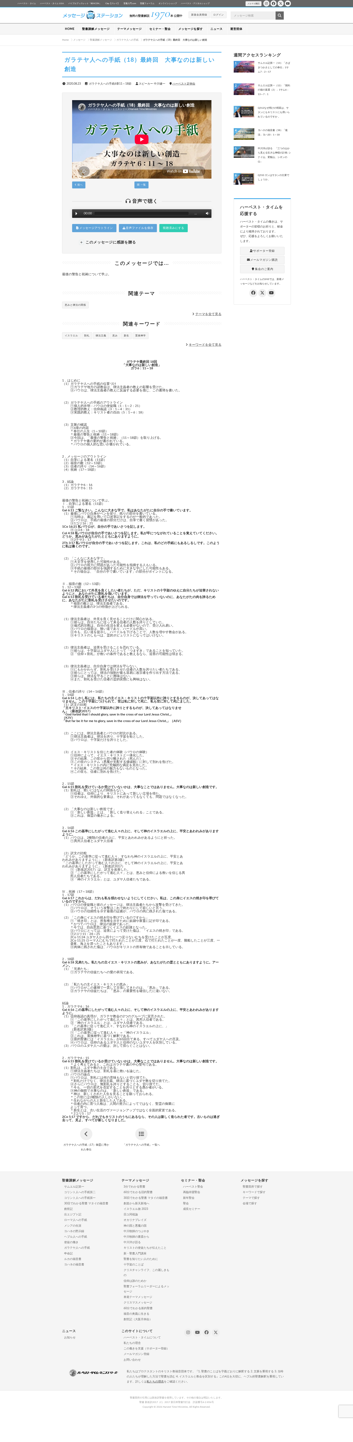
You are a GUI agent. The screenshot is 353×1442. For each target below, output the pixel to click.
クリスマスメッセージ (138, 1302)
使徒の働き (71, 1242)
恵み (115, 335)
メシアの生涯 (72, 1225)
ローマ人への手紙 (75, 1220)
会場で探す (250, 1203)
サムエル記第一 (74, 1186)
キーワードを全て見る (205, 344)
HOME (70, 29)
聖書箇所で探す (253, 1186)
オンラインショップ (168, 3)
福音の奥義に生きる (136, 1313)
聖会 (186, 1203)
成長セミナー (191, 1209)
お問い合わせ (132, 1359)
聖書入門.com (130, 3)
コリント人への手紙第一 (80, 1198)
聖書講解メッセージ (96, 29)
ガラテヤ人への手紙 (77, 1247)
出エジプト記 (72, 1214)
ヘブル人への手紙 (75, 1236)
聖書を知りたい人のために (141, 1259)
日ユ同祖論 (131, 1214)
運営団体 (236, 29)
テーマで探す (251, 1198)
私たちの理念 (132, 1343)
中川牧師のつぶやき (136, 1231)
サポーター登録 (264, 251)
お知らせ (70, 1337)
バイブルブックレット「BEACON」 (84, 3)
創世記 (68, 1209)
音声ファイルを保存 (139, 228)
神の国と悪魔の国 (135, 1225)
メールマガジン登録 (136, 1354)
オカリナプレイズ (135, 1220)
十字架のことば (134, 1264)
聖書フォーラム (147, 3)
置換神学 (140, 335)
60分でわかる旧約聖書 (138, 1192)
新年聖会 (188, 1198)
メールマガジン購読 (264, 260)
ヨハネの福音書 (74, 1264)
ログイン (218, 14)
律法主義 (101, 335)
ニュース (216, 29)
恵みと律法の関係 (75, 305)
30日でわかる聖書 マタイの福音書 (86, 1203)
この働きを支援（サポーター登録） (146, 1348)
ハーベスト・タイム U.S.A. (52, 3)
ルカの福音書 (72, 1259)
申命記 (68, 1253)
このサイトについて (137, 1331)
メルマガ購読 (253, 4)
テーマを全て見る (208, 314)
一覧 (143, 185)
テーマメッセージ (129, 29)
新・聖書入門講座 (135, 1253)
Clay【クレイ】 (112, 3)
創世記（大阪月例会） (138, 1319)
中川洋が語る (132, 1242)
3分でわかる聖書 (134, 1186)
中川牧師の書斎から (136, 1236)
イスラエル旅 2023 (136, 1209)
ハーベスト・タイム (27, 3)
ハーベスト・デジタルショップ (195, 3)
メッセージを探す (190, 29)
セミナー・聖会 (160, 29)
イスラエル (71, 335)
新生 (126, 335)
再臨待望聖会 (191, 1192)
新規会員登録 (199, 14)
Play (76, 213)
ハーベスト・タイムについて (142, 1337)
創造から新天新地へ (136, 1203)
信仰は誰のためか (135, 1281)
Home (65, 40)
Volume (206, 213)
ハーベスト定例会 (183, 83)
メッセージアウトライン (96, 228)
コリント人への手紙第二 (80, 1192)
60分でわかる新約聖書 (138, 1308)
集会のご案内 (264, 269)
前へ (80, 185)
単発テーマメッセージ (138, 1297)
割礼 (86, 335)
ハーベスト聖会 (193, 1186)
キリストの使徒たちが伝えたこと (145, 1247)
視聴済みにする (173, 228)
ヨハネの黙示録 (74, 1231)
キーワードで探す (254, 1192)
